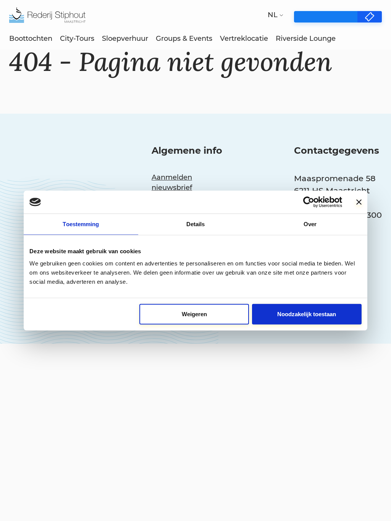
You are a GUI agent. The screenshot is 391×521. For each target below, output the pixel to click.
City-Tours (77, 38)
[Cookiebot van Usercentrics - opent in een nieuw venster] (308, 202)
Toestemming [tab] (81, 224)
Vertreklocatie (244, 38)
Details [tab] (195, 224)
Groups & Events (184, 38)
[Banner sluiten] (359, 202)
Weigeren (194, 313)
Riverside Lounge (306, 38)
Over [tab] (310, 224)
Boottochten (30, 38)
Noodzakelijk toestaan (306, 313)
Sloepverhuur (125, 38)
